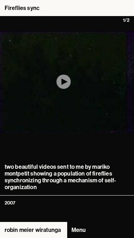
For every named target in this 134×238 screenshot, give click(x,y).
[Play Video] (63, 82)
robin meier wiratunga (33, 230)
